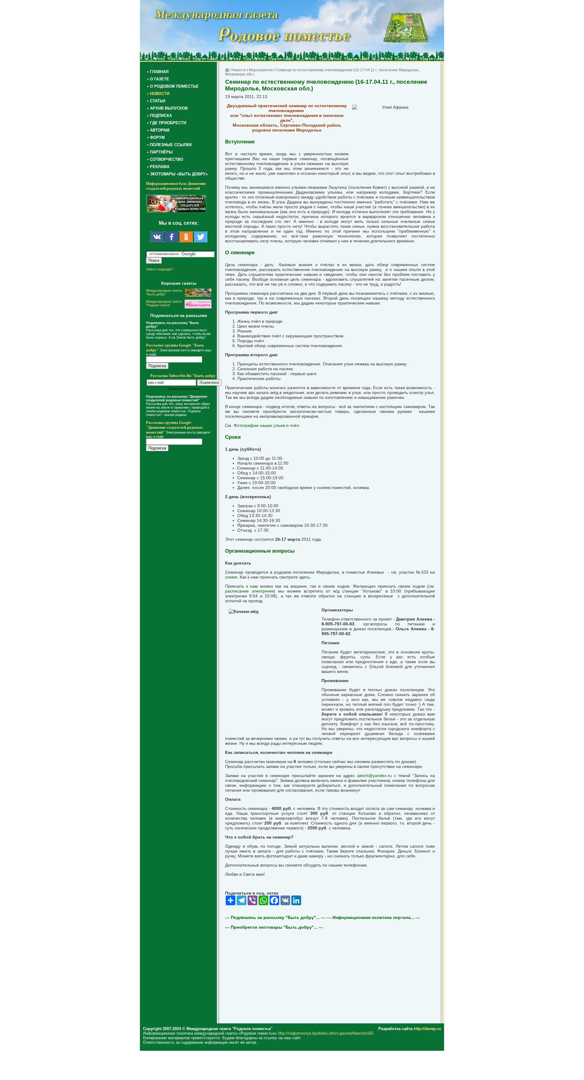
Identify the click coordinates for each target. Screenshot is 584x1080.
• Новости (158, 93)
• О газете (158, 79)
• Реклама (158, 166)
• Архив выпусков (167, 108)
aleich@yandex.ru (374, 775)
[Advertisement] (182, 579)
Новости (238, 70)
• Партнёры (160, 152)
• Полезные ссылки (169, 144)
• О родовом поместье (173, 86)
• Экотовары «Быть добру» (177, 174)
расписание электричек (249, 591)
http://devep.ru (427, 1028)
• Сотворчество (165, 159)
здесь (304, 577)
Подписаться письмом (184, 388)
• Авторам (158, 130)
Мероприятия (261, 70)
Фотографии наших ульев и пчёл (266, 425)
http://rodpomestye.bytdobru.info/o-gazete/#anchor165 (325, 1033)
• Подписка (159, 115)
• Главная (158, 71)
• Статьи (156, 101)
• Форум (156, 137)
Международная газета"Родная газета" (164, 303)
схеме (231, 577)
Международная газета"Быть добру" (164, 292)
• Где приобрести (166, 123)
